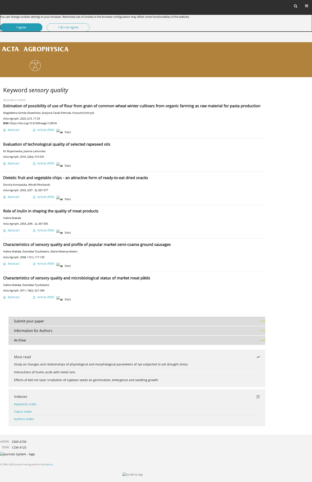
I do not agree (68, 27)
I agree (21, 27)
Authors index (24, 419)
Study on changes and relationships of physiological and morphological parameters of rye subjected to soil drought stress (101, 364)
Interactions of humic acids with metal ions (44, 372)
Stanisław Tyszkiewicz (35, 251)
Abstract (14, 130)
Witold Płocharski (39, 185)
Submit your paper (29, 321)
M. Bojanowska (12, 151)
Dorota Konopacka (15, 185)
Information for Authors (33, 330)
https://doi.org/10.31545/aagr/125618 (33, 123)
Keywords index (25, 404)
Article (45, 130)
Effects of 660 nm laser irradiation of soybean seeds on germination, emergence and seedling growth (86, 380)
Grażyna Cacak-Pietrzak (56, 113)
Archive (20, 340)
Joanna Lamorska (34, 151)
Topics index (23, 412)
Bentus (49, 464)
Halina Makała (12, 218)
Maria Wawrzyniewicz (64, 251)
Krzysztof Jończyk (83, 113)
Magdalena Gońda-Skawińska (21, 113)
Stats (68, 132)
